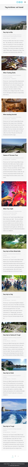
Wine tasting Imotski (10, 114)
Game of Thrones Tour (10, 155)
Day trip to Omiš (8, 373)
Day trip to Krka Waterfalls (12, 251)
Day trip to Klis (8, 32)
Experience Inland (11, 117)
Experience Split (9, 36)
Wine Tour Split (8, 209)
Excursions (5, 34)
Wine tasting (9, 77)
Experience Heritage (12, 34)
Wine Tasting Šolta (9, 73)
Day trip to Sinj (8, 294)
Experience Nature (12, 253)
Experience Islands (12, 75)
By (6, 38)
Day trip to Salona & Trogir (12, 335)
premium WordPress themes (18, 463)
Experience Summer (17, 36)
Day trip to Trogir (8, 426)
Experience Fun (11, 211)
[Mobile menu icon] (25, 2)
